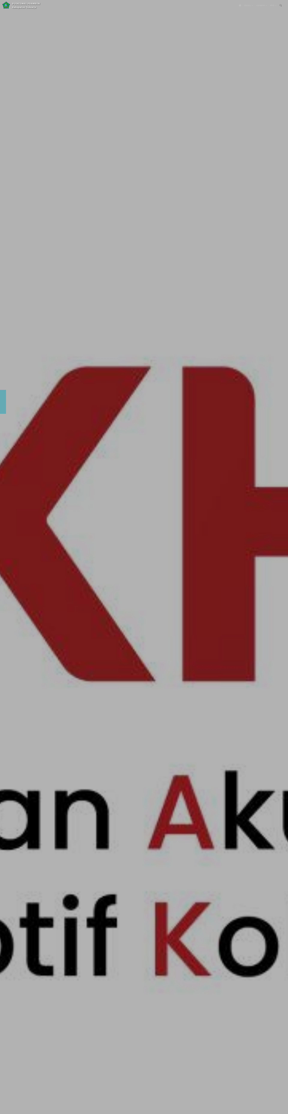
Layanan (260, 5)
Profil (247, 5)
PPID (272, 5)
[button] (6, 557)
